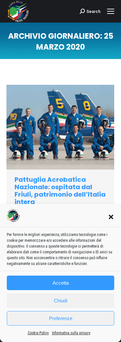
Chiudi (60, 300)
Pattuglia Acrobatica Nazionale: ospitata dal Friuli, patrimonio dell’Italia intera (60, 190)
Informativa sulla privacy (71, 333)
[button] (111, 217)
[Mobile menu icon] (111, 11)
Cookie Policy (38, 333)
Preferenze (60, 318)
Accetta (61, 283)
